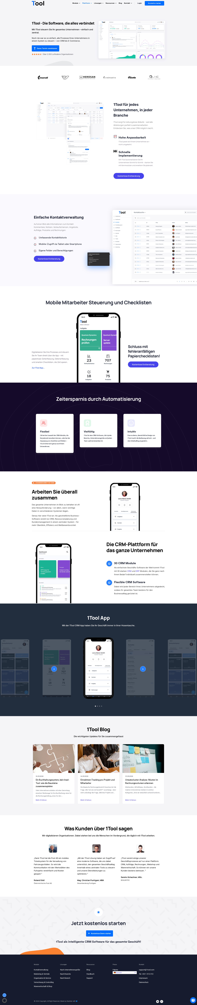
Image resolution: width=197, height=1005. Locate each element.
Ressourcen (110, 3)
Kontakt (127, 3)
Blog (120, 3)
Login (139, 3)
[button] (125, 972)
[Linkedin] (157, 1001)
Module (75, 3)
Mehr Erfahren (41, 800)
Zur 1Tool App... (38, 368)
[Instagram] (161, 1001)
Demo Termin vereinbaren (47, 48)
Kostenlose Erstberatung (129, 176)
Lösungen (97, 3)
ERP (137, 571)
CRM (129, 571)
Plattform (86, 3)
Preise (115, 964)
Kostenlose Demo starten (101, 933)
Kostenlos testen (154, 3)
